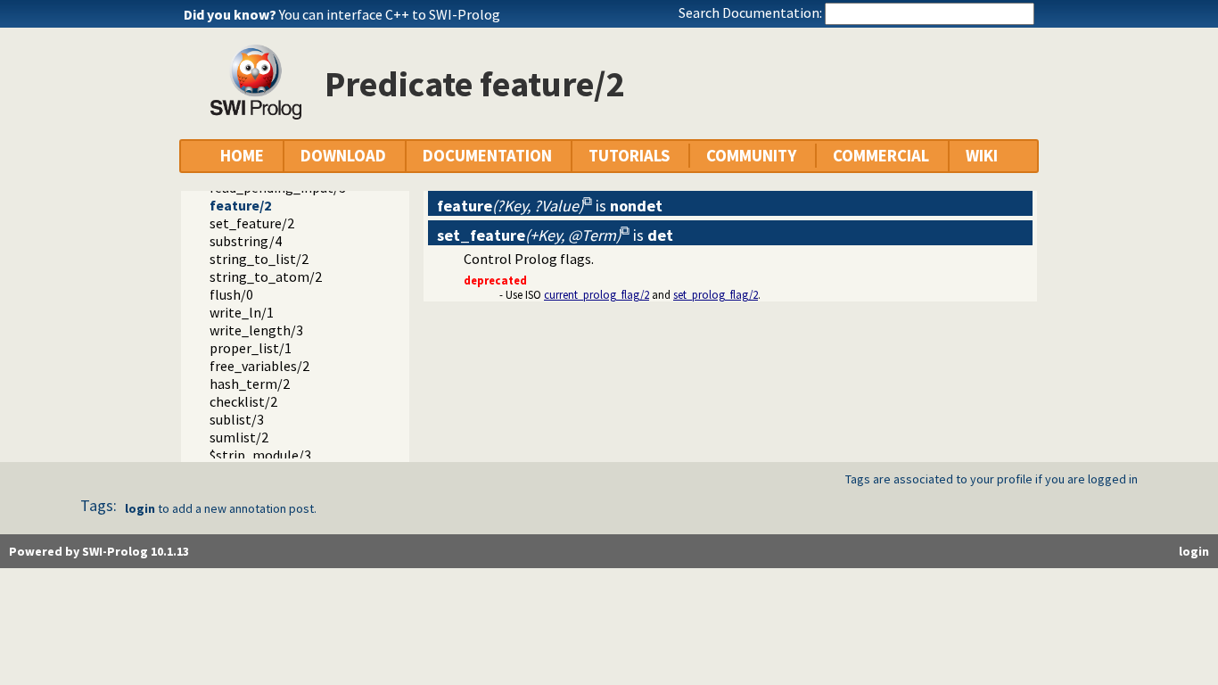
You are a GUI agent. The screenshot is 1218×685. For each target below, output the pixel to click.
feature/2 (240, 205)
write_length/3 (256, 330)
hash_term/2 (250, 383)
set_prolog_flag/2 (715, 294)
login (140, 508)
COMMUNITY (751, 155)
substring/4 (246, 241)
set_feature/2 (252, 223)
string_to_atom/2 (266, 276)
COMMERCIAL (881, 155)
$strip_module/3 (260, 455)
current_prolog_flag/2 (596, 294)
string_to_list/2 (259, 259)
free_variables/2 (259, 366)
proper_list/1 (251, 348)
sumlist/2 (239, 437)
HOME (242, 155)
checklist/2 (243, 401)
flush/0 (231, 294)
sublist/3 (237, 419)
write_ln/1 (242, 312)
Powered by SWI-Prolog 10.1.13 (99, 551)
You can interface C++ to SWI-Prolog (389, 14)
